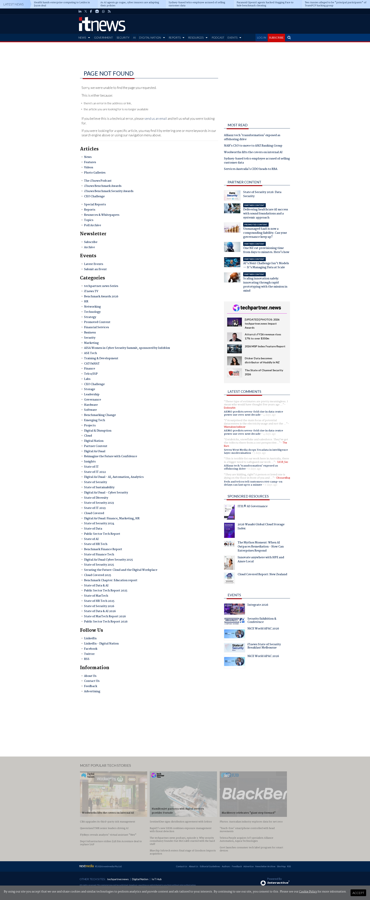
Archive (89, 247)
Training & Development (101, 358)
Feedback (90, 686)
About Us (90, 676)
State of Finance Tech (99, 554)
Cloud (88, 436)
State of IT (91, 467)
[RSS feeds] (109, 11)
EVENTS (232, 37)
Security (89, 338)
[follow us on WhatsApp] (103, 11)
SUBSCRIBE (276, 37)
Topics (88, 220)
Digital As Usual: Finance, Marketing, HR (112, 518)
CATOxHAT (92, 363)
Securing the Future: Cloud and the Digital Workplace (120, 570)
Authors (226, 866)
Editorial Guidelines (210, 866)
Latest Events (93, 264)
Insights (90, 461)
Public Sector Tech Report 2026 (106, 621)
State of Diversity (96, 498)
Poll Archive (92, 225)
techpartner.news (118, 879)
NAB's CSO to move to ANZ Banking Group (253, 146)
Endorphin (229, 407)
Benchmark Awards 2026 (101, 296)
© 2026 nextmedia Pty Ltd (108, 866)
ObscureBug (283, 477)
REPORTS (175, 37)
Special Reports (95, 204)
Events (234, 595)
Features (90, 162)
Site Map (281, 866)
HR (86, 301)
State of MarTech (96, 596)
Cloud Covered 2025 (97, 575)
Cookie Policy (308, 891)
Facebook (90, 649)
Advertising (92, 691)
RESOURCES (196, 37)
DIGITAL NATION (150, 37)
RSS (86, 659)
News (88, 157)
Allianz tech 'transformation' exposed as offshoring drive (252, 137)
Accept (358, 893)
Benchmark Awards (102, 186)
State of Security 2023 (99, 503)
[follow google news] (97, 11)
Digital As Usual (94, 451)
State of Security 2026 (99, 606)
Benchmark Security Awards (108, 191)
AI (134, 37)
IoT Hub (157, 879)
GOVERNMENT (103, 37)
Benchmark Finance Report (103, 549)
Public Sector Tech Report (102, 534)
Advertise (248, 866)
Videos (88, 167)
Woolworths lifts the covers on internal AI (253, 152)
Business (90, 332)
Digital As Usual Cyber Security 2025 (108, 560)
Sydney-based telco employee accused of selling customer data (257, 161)
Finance (89, 368)
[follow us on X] (85, 11)
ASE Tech (90, 353)
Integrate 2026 (257, 605)
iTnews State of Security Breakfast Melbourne (264, 646)
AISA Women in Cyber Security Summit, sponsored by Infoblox (127, 348)
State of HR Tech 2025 (99, 601)
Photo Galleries (94, 172)
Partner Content (95, 446)
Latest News (13, 4)
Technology (92, 312)
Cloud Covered (94, 513)
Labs (87, 379)
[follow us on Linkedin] (80, 11)
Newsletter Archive (265, 866)
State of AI (91, 539)
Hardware (91, 405)
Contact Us (91, 681)
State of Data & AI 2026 (100, 611)
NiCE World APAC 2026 (263, 629)
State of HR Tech (95, 544)
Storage (89, 389)
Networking (92, 306)
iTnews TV (91, 291)
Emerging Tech (94, 420)
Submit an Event (95, 269)
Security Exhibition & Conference (261, 621)
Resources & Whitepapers (101, 215)
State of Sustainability (99, 487)
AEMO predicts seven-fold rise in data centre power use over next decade (253, 413)
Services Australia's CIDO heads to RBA (250, 169)
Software (90, 410)
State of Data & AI (96, 585)
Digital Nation (93, 441)
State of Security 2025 (99, 565)
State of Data (93, 528)
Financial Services (96, 327)
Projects (90, 425)
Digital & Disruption (97, 430)
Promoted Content (97, 322)
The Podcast (98, 181)
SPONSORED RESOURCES (248, 496)
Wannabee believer (235, 426)
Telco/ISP (91, 374)
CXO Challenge (94, 196)
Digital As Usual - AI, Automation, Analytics (114, 477)
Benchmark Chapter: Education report (110, 580)
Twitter (89, 654)
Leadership (91, 394)
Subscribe (90, 242)
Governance (92, 399)
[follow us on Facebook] (90, 11)
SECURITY (123, 37)
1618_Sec (282, 461)
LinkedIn (90, 638)
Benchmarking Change (100, 415)
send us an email (155, 118)
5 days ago (260, 453)
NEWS (82, 37)
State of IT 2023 (95, 508)
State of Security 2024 (99, 523)
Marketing (91, 343)
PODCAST (218, 37)
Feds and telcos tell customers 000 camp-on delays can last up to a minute (253, 483)
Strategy (90, 317)
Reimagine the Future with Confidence (110, 456)
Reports (89, 209)
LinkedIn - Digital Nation (101, 643)
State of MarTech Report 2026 (105, 616)
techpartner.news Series (101, 286)
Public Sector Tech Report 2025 (105, 590)
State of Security (95, 482)
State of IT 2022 (95, 472)
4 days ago (269, 415)
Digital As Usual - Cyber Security (106, 492)
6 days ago (254, 469)
